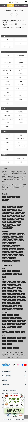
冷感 (9, 270)
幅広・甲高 (4, 300)
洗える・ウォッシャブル (7, 273)
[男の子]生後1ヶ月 (12, 234)
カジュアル (18, 323)
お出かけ (21, 73)
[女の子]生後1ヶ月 (12, 249)
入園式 (20, 122)
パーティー (7, 73)
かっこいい (14, 326)
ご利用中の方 (5, 384)
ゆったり (19, 291)
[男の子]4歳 (15, 240)
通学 (8, 99)
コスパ (19, 306)
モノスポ (22, 354)
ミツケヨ (16, 355)
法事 (21, 162)
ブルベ (18, 303)
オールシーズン (7, 46)
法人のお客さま (6, 376)
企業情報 (4, 380)
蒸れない (14, 282)
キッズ (10, 5)
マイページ (24, 5)
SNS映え (10, 309)
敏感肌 (4, 303)
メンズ (3, 5)
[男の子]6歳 (4, 243)
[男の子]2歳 (4, 240)
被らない (4, 288)
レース (9, 320)
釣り (8, 149)
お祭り (7, 59)
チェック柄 (4, 320)
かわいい (8, 323)
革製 (23, 320)
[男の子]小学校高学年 (16, 246)
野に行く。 (5, 355)
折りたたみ (4, 297)
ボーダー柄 (20, 317)
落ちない (19, 285)
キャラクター (9, 343)
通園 (21, 99)
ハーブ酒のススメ (9, 357)
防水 (14, 270)
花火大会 (21, 62)
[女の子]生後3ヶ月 (20, 249)
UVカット (4, 270)
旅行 (21, 77)
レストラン (7, 77)
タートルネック (10, 314)
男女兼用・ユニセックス (18, 309)
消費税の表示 (13, 390)
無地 (4, 323)
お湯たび (22, 352)
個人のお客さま (6, 371)
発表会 (7, 92)
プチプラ (15, 306)
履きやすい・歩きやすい (11, 285)
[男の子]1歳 (21, 237)
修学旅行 (8, 84)
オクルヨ (17, 352)
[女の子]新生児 (5, 249)
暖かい (23, 282)
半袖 (19, 297)
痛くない (8, 288)
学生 (4, 343)
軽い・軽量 (9, 294)
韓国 (23, 300)
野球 (8, 146)
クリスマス (20, 66)
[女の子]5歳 (21, 255)
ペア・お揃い (4, 309)
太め (15, 291)
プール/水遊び (7, 62)
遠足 (21, 81)
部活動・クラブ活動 (21, 88)
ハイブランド (4, 306)
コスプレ (4, 348)
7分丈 (14, 300)
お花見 (7, 55)
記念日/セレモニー (7, 70)
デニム (4, 314)
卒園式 (7, 126)
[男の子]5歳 (21, 240)
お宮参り (21, 111)
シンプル (13, 323)
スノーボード (21, 138)
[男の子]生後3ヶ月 (20, 234)
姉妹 (23, 337)
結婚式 (7, 158)
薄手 (14, 297)
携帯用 (23, 294)
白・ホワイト (4, 332)
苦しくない (4, 282)
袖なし (9, 300)
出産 (21, 95)
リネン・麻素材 (13, 317)
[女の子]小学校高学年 (16, 261)
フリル (14, 320)
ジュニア (4, 337)
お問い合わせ (5, 390)
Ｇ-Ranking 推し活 (18, 357)
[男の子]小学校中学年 (6, 246)
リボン (19, 320)
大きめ (4, 291)
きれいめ (4, 326)
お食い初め (7, 115)
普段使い (8, 326)
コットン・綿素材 (5, 317)
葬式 (8, 162)
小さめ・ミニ (9, 291)
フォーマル (19, 326)
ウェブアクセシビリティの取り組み (10, 393)
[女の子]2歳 (4, 255)
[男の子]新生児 (5, 234)
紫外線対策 (14, 288)
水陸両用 (20, 273)
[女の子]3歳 (10, 255)
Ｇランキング (5, 352)
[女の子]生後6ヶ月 (5, 252)
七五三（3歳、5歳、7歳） (7, 119)
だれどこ (11, 352)
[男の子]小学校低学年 (12, 243)
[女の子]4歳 (15, 255)
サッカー (21, 142)
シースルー (16, 314)
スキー (7, 138)
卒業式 (7, 122)
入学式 (20, 119)
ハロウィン (7, 66)
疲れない (19, 282)
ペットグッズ (15, 348)
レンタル (8, 303)
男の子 (8, 340)
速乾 (18, 270)
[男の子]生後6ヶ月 (5, 237)
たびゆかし (21, 355)
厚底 (13, 303)
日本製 (19, 300)
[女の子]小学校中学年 (6, 261)
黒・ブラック (11, 332)
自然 (23, 323)
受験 (8, 88)
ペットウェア (9, 348)
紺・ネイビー (17, 332)
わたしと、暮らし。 (6, 354)
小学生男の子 (20, 340)
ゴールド (23, 332)
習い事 (20, 92)
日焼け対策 (19, 288)
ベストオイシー (15, 354)
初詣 (8, 111)
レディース (17, 5)
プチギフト (14, 337)
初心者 (8, 337)
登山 (21, 135)
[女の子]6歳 (4, 258)
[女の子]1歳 (21, 252)
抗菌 (4, 276)
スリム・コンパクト (16, 294)
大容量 (4, 294)
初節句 (20, 115)
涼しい (4, 285)
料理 (8, 81)
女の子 (4, 340)
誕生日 (20, 70)
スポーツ (8, 135)
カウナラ (11, 355)
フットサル (7, 142)
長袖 (23, 297)
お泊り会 (21, 84)
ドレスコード (8, 95)
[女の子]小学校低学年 (12, 258)
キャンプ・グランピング (21, 146)
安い (10, 306)
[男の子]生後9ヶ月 (13, 237)
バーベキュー (21, 55)
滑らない (9, 282)
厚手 (9, 297)
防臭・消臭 (15, 273)
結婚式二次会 (21, 158)
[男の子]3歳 (10, 240)
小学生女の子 (14, 340)
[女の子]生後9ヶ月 (13, 252)
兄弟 (19, 337)
